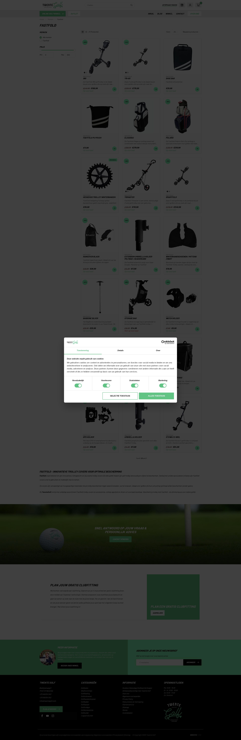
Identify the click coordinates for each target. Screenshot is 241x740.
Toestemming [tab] (83, 350)
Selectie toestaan (120, 396)
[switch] (106, 385)
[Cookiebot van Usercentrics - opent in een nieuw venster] (163, 342)
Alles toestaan (156, 396)
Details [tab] (120, 350)
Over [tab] (158, 350)
